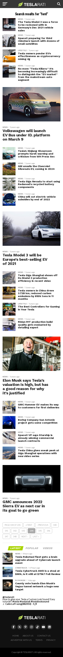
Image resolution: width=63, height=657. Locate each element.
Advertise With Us (21, 640)
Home (15, 636)
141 (6, 530)
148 (14, 536)
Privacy (51, 640)
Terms (39, 640)
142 (14, 530)
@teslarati (8, 597)
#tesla (15, 601)
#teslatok (25, 601)
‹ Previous (42, 525)
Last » (36, 536)
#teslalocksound (40, 601)
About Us (28, 636)
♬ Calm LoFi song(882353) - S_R (20, 604)
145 (40, 530)
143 (23, 530)
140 (55, 525)
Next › (24, 536)
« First (29, 525)
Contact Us (44, 636)
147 (6, 536)
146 (48, 530)
